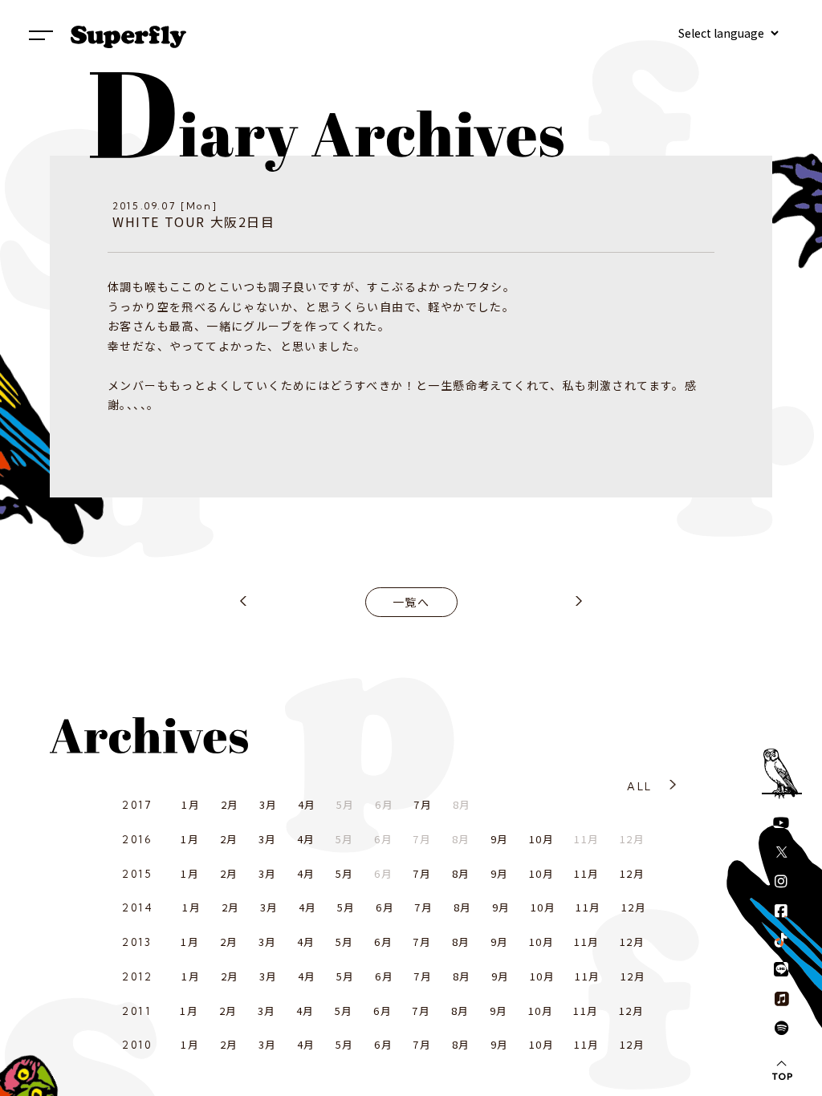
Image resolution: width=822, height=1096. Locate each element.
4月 (307, 804)
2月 (230, 804)
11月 (586, 873)
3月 (268, 804)
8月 (461, 873)
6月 (385, 907)
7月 (422, 804)
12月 (632, 873)
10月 (541, 838)
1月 (190, 804)
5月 (345, 873)
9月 (499, 838)
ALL (639, 786)
